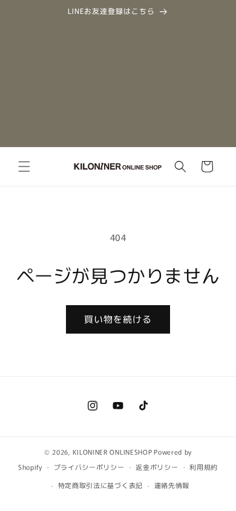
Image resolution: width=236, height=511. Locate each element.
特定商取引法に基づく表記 (100, 485)
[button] (24, 166)
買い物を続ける (118, 318)
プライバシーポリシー (89, 467)
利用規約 (203, 467)
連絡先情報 (172, 485)
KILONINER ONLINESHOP (112, 452)
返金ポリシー (157, 467)
